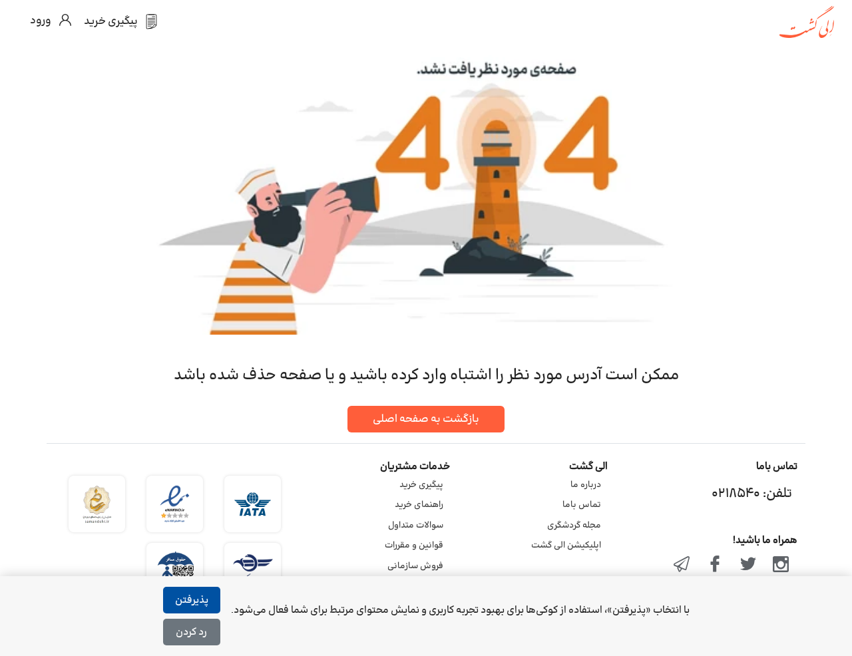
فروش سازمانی (415, 566)
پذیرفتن (191, 600)
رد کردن (191, 632)
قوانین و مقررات (414, 545)
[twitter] (748, 565)
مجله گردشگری (574, 525)
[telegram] (682, 565)
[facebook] (715, 565)
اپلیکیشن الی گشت (566, 545)
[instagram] (780, 565)
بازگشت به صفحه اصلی (426, 419)
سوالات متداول (415, 525)
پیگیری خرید (421, 485)
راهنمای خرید (419, 505)
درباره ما (585, 485)
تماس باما (581, 505)
